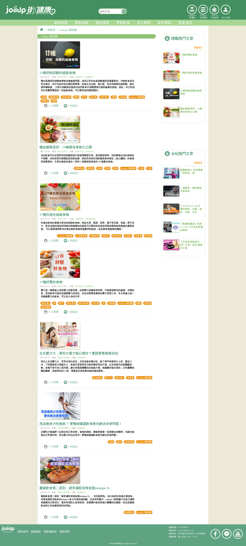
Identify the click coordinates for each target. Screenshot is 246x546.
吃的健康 (81, 358)
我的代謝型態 (64, 492)
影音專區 (164, 23)
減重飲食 (81, 428)
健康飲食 (89, 77)
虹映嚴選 (203, 9)
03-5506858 (183, 527)
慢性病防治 (90, 219)
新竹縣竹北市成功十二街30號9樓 (191, 533)
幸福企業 (214, 9)
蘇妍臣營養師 (64, 358)
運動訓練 (81, 23)
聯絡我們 (65, 531)
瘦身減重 (102, 23)
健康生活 (79, 151)
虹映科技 (118, 543)
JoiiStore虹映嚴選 (203, 16)
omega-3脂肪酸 (49, 36)
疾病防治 (79, 77)
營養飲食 (123, 23)
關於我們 (23, 531)
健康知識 (60, 23)
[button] (124, 11)
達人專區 (144, 23)
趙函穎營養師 (64, 428)
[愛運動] (192, 9)
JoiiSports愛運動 (192, 16)
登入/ (224, 18)
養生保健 (79, 286)
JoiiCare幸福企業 (214, 16)
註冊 (228, 18)
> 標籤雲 (51, 30)
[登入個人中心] (225, 9)
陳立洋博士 (63, 77)
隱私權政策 (50, 531)
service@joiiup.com (186, 530)
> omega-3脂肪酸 (67, 30)
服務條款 (36, 531)
